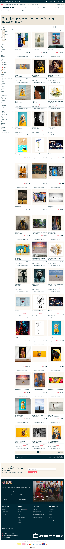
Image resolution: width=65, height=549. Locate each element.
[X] (11, 528)
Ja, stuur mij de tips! (33, 472)
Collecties (10, 10)
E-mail (22, 494)
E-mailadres (30, 467)
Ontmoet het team (38, 499)
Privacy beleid (44, 541)
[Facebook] (9, 528)
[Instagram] (6, 528)
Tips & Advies (31, 10)
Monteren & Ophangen (8, 501)
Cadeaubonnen (21, 501)
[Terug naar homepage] (7, 7)
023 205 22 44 (17, 492)
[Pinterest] (8, 528)
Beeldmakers (17, 10)
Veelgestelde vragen (7, 497)
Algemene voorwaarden (22, 541)
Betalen (5, 499)
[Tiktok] (12, 528)
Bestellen (20, 497)
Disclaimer (28, 541)
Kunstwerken (3, 10)
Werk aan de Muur (53, 506)
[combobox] (28, 7)
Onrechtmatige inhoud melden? (36, 541)
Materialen (24, 10)
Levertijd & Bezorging (22, 499)
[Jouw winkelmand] (63, 8)
